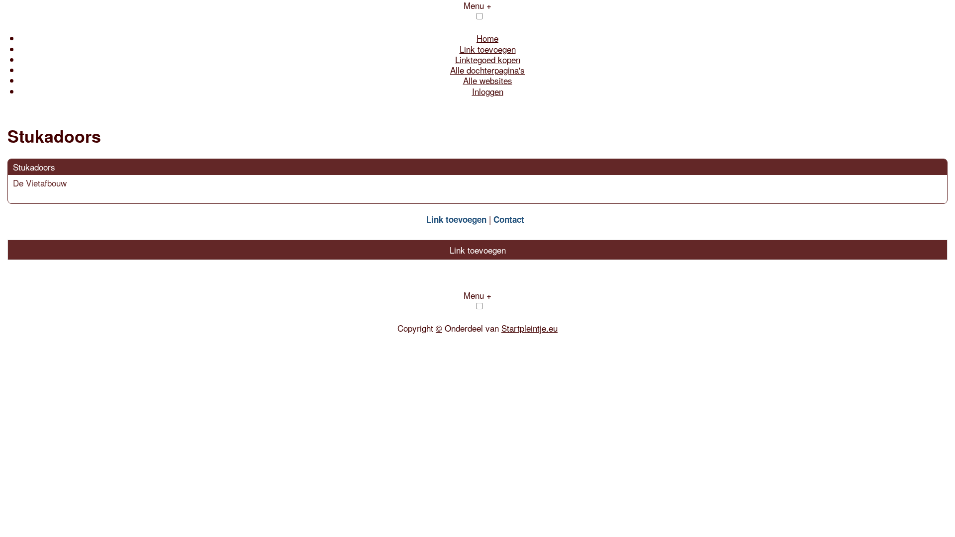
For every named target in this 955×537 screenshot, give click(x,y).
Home (487, 38)
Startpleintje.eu (529, 328)
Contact (508, 219)
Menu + (477, 295)
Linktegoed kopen (487, 59)
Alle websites (487, 80)
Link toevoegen (488, 49)
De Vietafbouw (40, 183)
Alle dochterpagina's (487, 70)
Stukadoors (34, 167)
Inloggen (487, 91)
